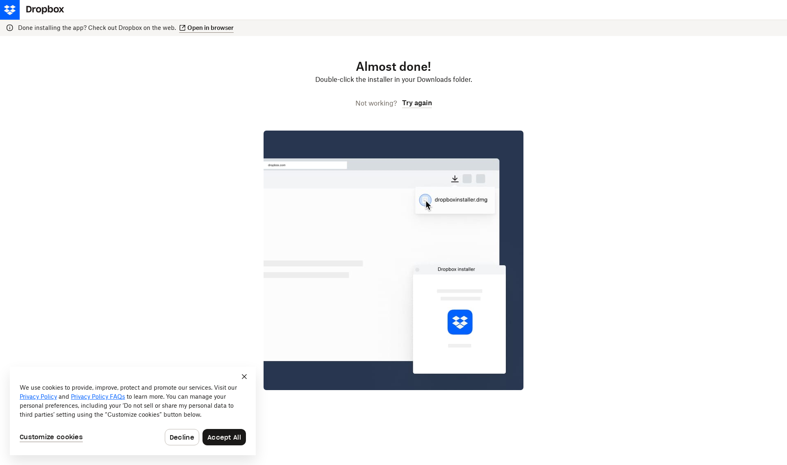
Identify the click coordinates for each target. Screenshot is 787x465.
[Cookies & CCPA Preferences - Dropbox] (133, 411)
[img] (35, 10)
